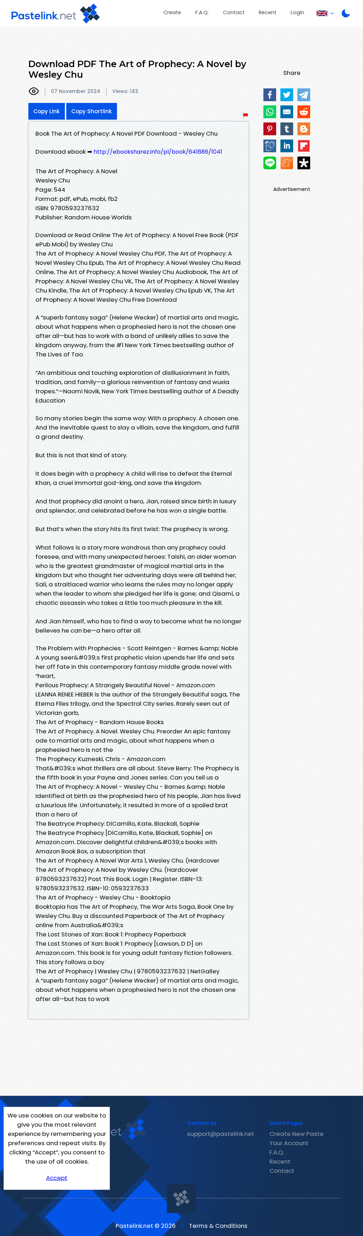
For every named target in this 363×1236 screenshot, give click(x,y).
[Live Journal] (269, 146)
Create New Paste (296, 1134)
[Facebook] (269, 94)
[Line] (269, 163)
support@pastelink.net (220, 1134)
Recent (268, 12)
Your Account (288, 1143)
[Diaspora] (303, 163)
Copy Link (46, 111)
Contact (234, 12)
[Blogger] (303, 128)
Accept (56, 1178)
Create (172, 12)
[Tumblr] (286, 128)
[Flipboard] (303, 146)
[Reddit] (303, 111)
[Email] (286, 111)
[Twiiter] (286, 94)
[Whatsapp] (269, 111)
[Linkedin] (286, 146)
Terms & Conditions (218, 1225)
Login (297, 12)
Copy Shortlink (91, 111)
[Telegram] (303, 94)
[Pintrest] (269, 128)
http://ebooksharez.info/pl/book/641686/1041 (158, 152)
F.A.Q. (202, 12)
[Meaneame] (286, 163)
